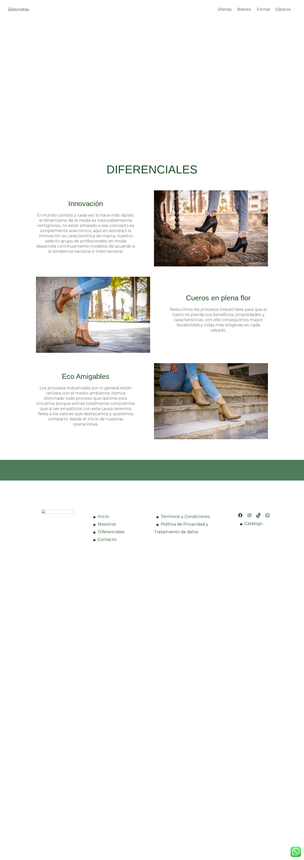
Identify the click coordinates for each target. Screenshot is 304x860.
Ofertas (225, 9)
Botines (244, 9)
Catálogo (253, 523)
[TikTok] (258, 515)
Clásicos (283, 9)
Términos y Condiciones (185, 516)
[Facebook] (240, 515)
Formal (263, 9)
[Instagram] (249, 515)
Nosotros (107, 524)
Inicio (103, 516)
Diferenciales (111, 531)
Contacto (107, 539)
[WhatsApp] (267, 515)
